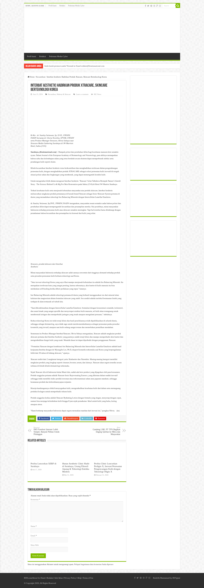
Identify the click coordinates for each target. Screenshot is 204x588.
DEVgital (176, 578)
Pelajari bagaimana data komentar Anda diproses (93, 564)
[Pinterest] (151, 6)
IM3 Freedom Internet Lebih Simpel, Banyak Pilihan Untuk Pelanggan (46, 431)
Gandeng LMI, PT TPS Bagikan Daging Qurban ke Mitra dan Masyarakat (106, 431)
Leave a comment (82, 94)
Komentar (35, 499)
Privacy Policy (70, 578)
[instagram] (160, 6)
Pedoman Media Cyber (76, 6)
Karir (43, 578)
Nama (34, 526)
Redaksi (62, 6)
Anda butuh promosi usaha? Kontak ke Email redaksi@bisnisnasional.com (74, 66)
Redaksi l (51, 578)
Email (34, 536)
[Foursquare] (157, 6)
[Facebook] (145, 6)
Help (79, 578)
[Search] (178, 5)
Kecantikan (40, 77)
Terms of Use (88, 578)
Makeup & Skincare (64, 94)
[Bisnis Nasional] (102, 30)
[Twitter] (148, 6)
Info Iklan (59, 578)
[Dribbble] (154, 6)
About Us (36, 578)
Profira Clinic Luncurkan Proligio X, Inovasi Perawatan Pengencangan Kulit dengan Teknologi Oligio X (108, 467)
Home (32, 77)
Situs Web (35, 545)
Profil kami (52, 6)
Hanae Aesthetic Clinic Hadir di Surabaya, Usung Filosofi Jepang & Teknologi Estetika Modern (75, 467)
